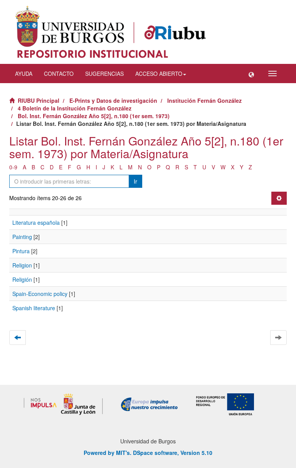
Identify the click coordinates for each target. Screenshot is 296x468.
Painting (22, 237)
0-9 (13, 167)
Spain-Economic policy (39, 294)
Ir (135, 181)
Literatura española (36, 222)
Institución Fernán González (204, 100)
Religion (22, 265)
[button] (251, 73)
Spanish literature (33, 308)
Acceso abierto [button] (158, 73)
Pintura (21, 251)
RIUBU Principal (38, 100)
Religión (22, 279)
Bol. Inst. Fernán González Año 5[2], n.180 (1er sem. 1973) (94, 116)
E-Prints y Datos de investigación (113, 100)
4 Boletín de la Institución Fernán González (74, 108)
